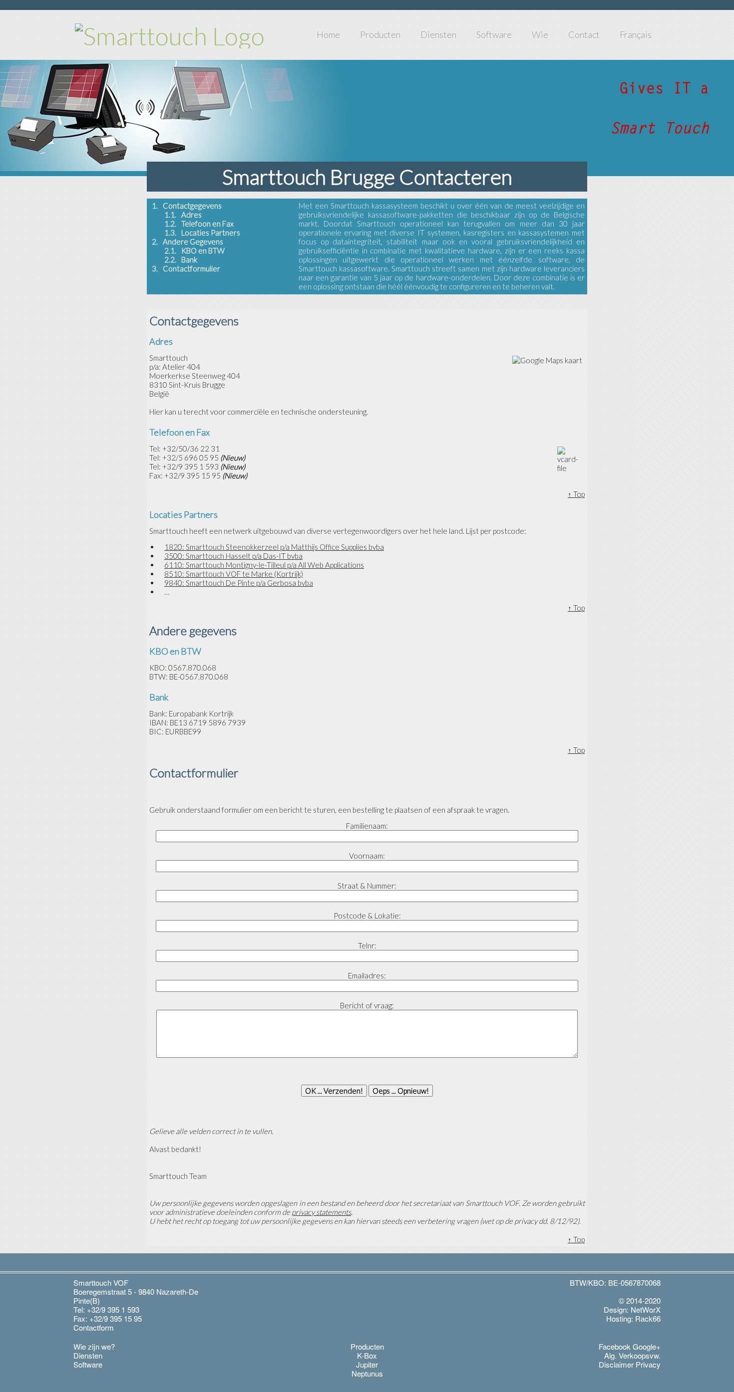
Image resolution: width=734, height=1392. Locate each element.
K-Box (367, 1355)
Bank (189, 259)
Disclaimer (616, 1364)
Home (328, 34)
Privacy (648, 1364)
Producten (380, 34)
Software (494, 34)
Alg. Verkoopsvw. (632, 1355)
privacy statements (321, 1211)
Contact (584, 34)
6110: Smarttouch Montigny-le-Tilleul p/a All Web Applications (264, 564)
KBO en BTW (203, 250)
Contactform (93, 1327)
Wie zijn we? (94, 1346)
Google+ (647, 1346)
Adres (191, 214)
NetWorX (646, 1309)
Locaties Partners (210, 232)
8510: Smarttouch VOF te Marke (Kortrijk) (233, 573)
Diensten (438, 34)
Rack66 (648, 1318)
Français (636, 34)
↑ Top (576, 493)
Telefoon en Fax (207, 223)
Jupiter (367, 1364)
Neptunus (367, 1373)
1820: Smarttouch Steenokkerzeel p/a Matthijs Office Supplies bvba (274, 546)
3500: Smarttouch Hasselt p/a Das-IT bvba (233, 555)
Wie (540, 34)
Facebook (615, 1346)
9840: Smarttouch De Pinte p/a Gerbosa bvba (238, 582)
